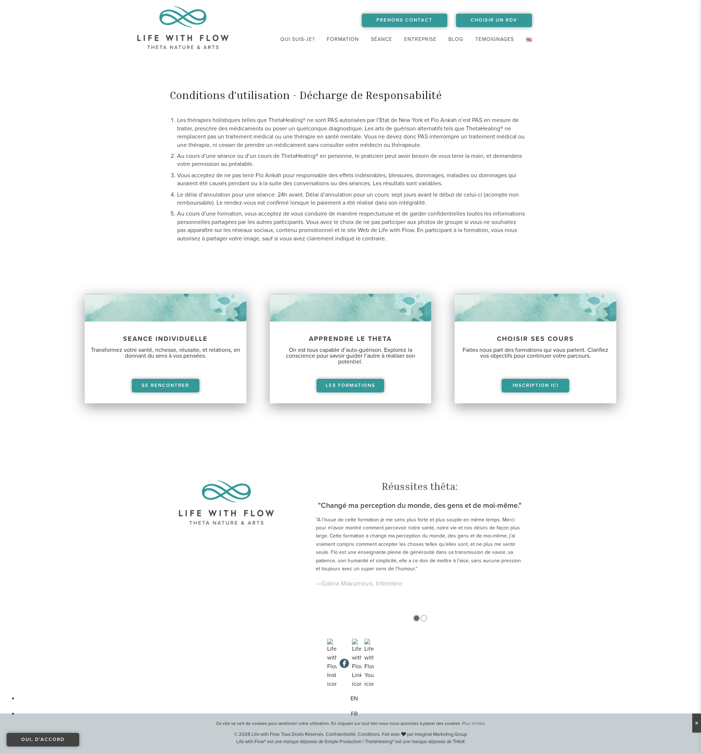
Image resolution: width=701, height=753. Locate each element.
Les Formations (350, 385)
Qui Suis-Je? (297, 39)
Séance (381, 39)
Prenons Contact (404, 20)
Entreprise (420, 39)
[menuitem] (297, 39)
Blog (455, 39)
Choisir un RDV (494, 20)
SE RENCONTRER (165, 385)
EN (354, 698)
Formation (343, 39)
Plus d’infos (473, 723)
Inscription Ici (536, 385)
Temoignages (494, 39)
